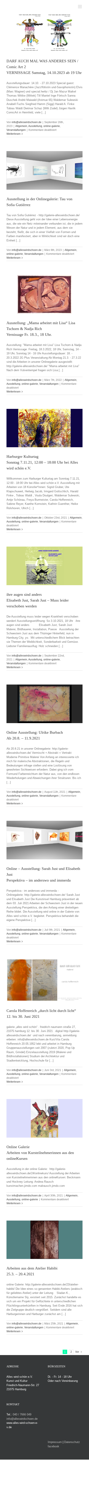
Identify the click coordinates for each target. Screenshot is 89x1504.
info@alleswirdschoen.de (26, 122)
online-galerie (51, 126)
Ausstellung (35, 126)
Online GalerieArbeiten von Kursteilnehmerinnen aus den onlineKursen (40, 1153)
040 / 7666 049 (22, 1414)
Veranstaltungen (16, 129)
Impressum (55, 1442)
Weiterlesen (13, 133)
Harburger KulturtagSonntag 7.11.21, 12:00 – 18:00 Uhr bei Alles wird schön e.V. (42, 462)
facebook (53, 1446)
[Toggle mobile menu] (80, 6)
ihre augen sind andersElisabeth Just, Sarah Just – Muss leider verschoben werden (37, 600)
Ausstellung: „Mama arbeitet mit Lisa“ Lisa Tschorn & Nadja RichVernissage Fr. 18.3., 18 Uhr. (40, 329)
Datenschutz (72, 1442)
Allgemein (21, 126)
